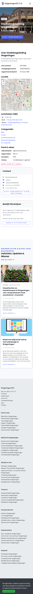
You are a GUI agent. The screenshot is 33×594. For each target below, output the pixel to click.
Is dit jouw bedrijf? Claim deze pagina (16, 192)
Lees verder (8, 313)
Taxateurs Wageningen (9, 498)
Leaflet (20, 110)
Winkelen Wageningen (8, 466)
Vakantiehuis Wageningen (10, 480)
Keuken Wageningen (8, 513)
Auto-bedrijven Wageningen (11, 534)
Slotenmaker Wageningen (10, 543)
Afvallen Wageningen (8, 428)
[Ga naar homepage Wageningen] (11, 3)
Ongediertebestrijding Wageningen (13, 563)
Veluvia (8, 180)
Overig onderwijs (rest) (14, 120)
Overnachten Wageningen (10, 477)
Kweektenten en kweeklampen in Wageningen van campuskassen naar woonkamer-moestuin (16, 291)
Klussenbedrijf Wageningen (10, 493)
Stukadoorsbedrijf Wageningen (11, 453)
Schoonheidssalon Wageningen (12, 446)
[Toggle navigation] (30, 3)
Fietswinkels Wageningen (9, 419)
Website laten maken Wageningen (13, 520)
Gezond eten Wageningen (10, 430)
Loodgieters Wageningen (9, 450)
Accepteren (8, 591)
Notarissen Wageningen (9, 495)
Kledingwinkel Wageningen (10, 518)
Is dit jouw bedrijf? (12, 37)
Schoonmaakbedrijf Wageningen (12, 500)
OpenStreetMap (28, 110)
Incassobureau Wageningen (10, 559)
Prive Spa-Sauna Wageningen (11, 556)
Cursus (3, 135)
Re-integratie (5, 143)
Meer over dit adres (11, 164)
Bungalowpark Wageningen (10, 482)
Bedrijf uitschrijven (16, 223)
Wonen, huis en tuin (11, 285)
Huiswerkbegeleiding (8, 140)
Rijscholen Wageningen (9, 416)
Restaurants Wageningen (10, 441)
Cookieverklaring (7, 401)
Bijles (4, 19)
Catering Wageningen (8, 443)
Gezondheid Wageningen (9, 425)
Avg (2, 403)
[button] (16, 95)
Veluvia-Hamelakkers (12, 182)
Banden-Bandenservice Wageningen (13, 538)
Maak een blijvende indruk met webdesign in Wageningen (14, 341)
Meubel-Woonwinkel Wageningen (12, 468)
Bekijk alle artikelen (6, 260)
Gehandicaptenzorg (8, 138)
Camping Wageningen (8, 475)
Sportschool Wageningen (10, 522)
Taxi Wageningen (7, 421)
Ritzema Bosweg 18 (9, 31)
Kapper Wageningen (8, 423)
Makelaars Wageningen (9, 502)
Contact (4, 394)
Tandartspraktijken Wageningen (12, 448)
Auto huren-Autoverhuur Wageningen (14, 536)
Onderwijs (8, 117)
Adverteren (5, 396)
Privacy (3, 405)
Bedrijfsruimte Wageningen (10, 561)
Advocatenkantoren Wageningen (12, 540)
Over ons (4, 398)
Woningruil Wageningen (9, 554)
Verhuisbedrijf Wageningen (10, 455)
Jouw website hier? (11, 188)
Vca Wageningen (7, 516)
